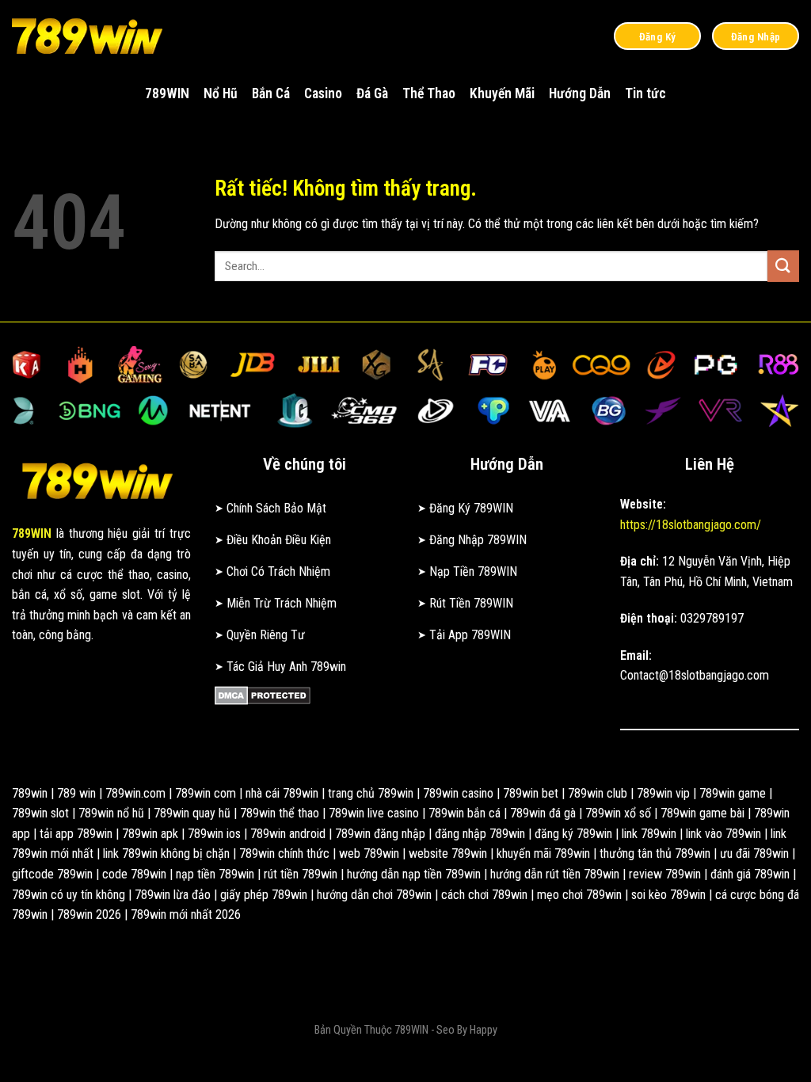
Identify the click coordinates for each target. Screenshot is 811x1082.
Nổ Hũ (221, 93)
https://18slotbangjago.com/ (690, 524)
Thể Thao (428, 93)
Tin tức (645, 93)
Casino (323, 93)
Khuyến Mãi (502, 93)
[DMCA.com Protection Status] (262, 694)
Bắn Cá (271, 93)
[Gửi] (783, 265)
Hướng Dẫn (580, 93)
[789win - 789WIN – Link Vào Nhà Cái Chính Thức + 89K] (91, 35)
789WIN (167, 93)
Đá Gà (372, 93)
